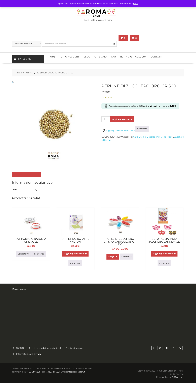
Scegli (111, 256)
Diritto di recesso (74, 348)
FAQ (113, 56)
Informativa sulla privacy (28, 354)
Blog (87, 56)
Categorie (24, 59)
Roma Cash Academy (133, 56)
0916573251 (34, 371)
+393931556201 (52, 371)
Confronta (142, 128)
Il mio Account (69, 56)
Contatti (156, 56)
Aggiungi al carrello (122, 119)
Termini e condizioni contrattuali (45, 348)
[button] (13, 82)
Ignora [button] (135, 3)
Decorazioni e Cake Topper (160, 137)
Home (52, 56)
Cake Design (139, 137)
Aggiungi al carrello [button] (74, 253)
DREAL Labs (178, 377)
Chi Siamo (100, 56)
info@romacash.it (76, 371)
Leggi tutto (24, 254)
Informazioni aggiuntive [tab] (26, 174)
